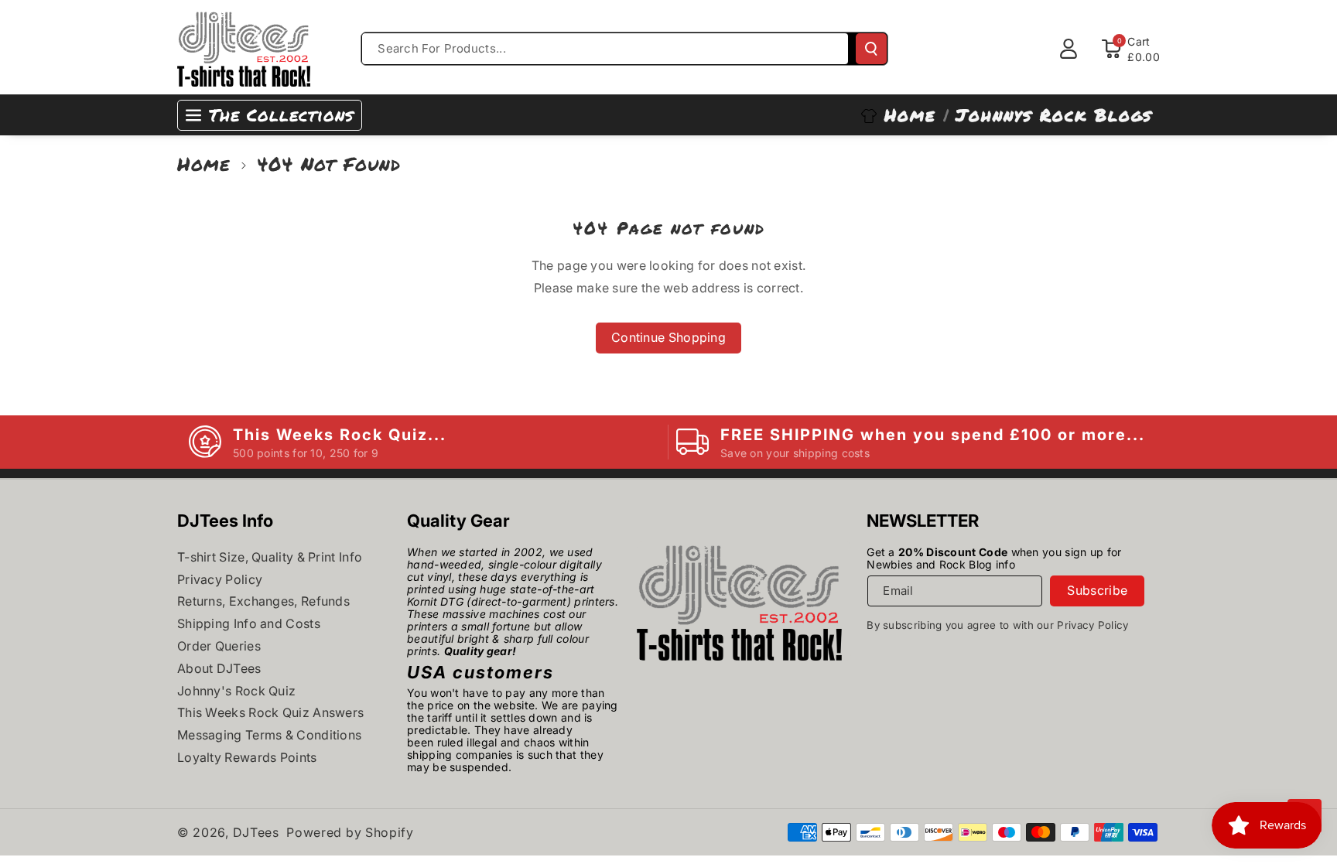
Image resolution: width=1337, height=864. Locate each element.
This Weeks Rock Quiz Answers (270, 712)
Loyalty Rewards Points (247, 757)
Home (204, 163)
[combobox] (605, 48)
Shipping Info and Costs (248, 623)
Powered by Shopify (350, 832)
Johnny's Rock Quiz (236, 690)
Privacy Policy (219, 579)
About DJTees (219, 668)
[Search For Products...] (871, 48)
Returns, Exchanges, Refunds (263, 601)
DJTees (256, 832)
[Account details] (1068, 49)
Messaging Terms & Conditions (269, 735)
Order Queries (219, 646)
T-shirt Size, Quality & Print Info (269, 557)
